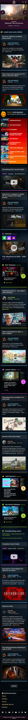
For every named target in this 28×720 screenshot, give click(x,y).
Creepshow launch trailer (10, 544)
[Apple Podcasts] (9, 238)
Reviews (10, 441)
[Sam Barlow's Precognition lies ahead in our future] (14, 593)
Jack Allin (17, 44)
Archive (14, 686)
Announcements (13, 43)
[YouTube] (16, 712)
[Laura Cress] (4, 298)
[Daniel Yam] (4, 442)
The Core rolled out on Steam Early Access (12, 37)
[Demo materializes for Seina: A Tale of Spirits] (14, 356)
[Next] (25, 12)
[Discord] (9, 712)
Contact (4, 707)
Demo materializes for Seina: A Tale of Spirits (12, 332)
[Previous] (2, 12)
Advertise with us (7, 704)
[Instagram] (12, 712)
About (4, 696)
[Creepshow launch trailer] (14, 556)
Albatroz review (7, 606)
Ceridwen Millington (14, 613)
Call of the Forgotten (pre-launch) (11, 538)
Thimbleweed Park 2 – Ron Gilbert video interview (13, 291)
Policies (4, 699)
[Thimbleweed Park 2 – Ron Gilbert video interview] (14, 319)
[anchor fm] (14, 238)
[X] (6, 712)
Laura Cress (16, 299)
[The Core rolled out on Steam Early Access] (14, 61)
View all (14, 234)
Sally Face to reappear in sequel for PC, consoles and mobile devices (13, 195)
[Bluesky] (25, 712)
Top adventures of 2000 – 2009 (14, 257)
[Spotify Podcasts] (4, 238)
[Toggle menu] (25, 2)
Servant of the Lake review (11, 436)
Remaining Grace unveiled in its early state (13, 398)
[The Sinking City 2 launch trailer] (14, 182)
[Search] (23, 2)
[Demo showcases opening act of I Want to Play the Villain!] (14, 100)
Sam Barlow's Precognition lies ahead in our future (12, 569)
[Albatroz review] (14, 634)
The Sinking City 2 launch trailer (13, 169)
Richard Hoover (17, 25)
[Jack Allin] (4, 44)
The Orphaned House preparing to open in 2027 (13, 648)
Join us (4, 702)
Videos (4, 174)
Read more (8, 51)
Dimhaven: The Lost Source (14, 23)
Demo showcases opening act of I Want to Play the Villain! (13, 75)
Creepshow (21, 548)
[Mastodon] (22, 712)
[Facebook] (2, 712)
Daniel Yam (19, 443)
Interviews (11, 297)
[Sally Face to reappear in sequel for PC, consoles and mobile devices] (14, 220)
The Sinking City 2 (20, 174)
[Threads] (19, 712)
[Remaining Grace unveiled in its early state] (14, 423)
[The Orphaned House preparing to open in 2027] (14, 672)
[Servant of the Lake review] (14, 463)
